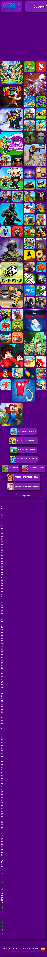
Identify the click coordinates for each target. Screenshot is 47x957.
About (6, 951)
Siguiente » (27, 496)
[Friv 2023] (19, 4)
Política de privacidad (19, 951)
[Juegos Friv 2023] (9, 11)
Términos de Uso (35, 951)
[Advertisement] (23, 37)
